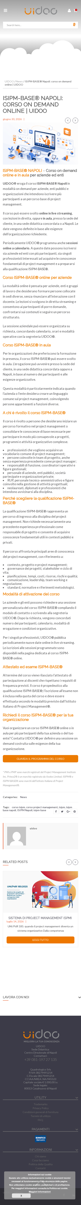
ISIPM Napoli (24, 810)
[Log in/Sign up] (69, 10)
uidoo (33, 828)
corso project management (42, 807)
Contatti (40, 1168)
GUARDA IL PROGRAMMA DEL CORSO (40, 758)
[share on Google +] (68, 811)
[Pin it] (74, 811)
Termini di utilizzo (41, 1116)
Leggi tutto (40, 939)
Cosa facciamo (40, 1160)
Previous (68, 120)
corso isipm (18, 807)
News (23, 797)
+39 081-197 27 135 (40, 1059)
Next (75, 120)
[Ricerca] (74, 24)
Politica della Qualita (41, 1164)
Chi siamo (40, 1156)
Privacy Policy (41, 1108)
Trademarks (40, 1104)
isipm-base (40, 810)
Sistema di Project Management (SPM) (40, 918)
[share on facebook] (56, 811)
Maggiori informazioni (40, 1191)
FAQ (40, 1120)
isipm (62, 807)
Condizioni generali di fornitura (40, 1112)
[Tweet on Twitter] (62, 811)
